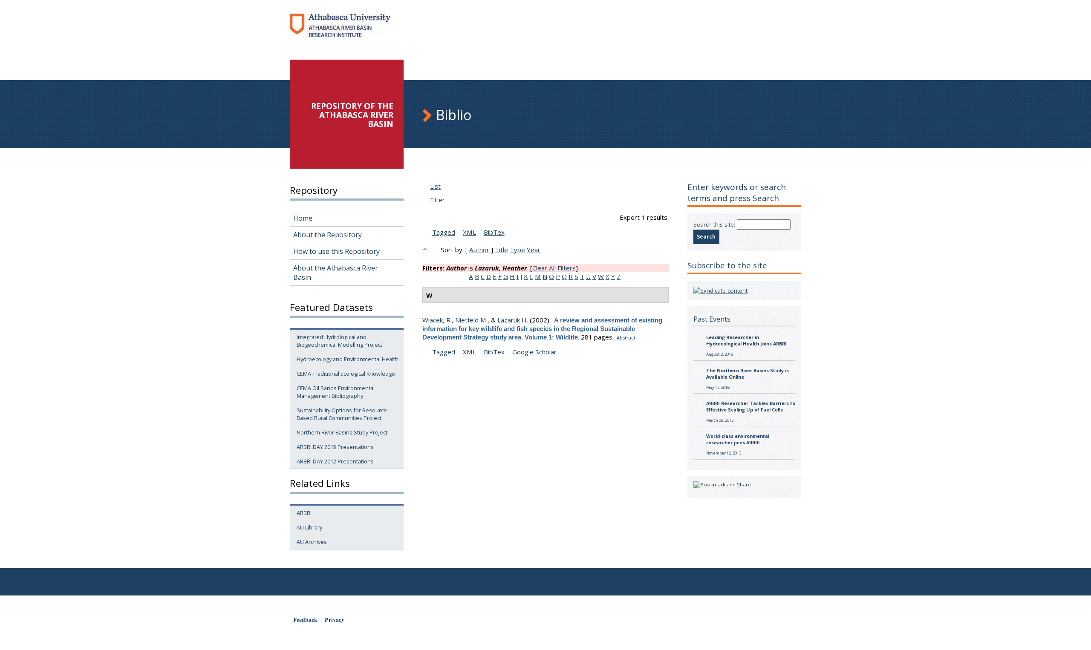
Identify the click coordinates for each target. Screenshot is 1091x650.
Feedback (305, 619)
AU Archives (312, 542)
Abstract (625, 337)
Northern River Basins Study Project (342, 432)
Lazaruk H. (512, 320)
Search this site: (715, 224)
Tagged (443, 232)
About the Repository (327, 234)
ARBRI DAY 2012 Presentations (335, 461)
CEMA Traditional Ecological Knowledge (346, 373)
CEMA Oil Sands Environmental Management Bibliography (336, 392)
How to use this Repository (336, 251)
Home (302, 218)
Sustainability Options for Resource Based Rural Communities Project (342, 414)
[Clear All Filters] (554, 268)
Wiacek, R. (437, 320)
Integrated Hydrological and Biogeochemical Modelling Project (339, 340)
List (435, 186)
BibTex (494, 232)
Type (517, 249)
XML (469, 232)
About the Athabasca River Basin (335, 272)
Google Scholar (534, 352)
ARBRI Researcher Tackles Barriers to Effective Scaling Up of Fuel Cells (750, 406)
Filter (437, 200)
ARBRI (304, 513)
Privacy (334, 619)
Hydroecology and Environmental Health (347, 359)
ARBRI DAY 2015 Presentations (335, 447)
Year (533, 249)
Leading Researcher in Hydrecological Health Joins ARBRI (746, 340)
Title (501, 249)
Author (479, 249)
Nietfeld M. (471, 320)
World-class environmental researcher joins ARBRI (737, 439)
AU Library (309, 527)
